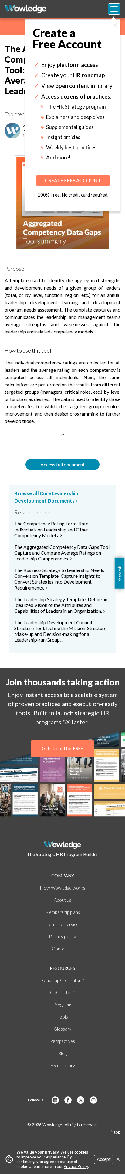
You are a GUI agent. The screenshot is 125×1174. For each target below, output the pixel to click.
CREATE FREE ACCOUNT (73, 180)
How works (62, 887)
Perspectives (62, 1041)
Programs (62, 1004)
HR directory (62, 1065)
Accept (104, 1159)
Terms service (63, 924)
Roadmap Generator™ (62, 980)
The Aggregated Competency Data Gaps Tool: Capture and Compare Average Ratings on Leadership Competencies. (62, 553)
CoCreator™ (62, 992)
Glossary (62, 1029)
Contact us (62, 948)
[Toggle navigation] (114, 9)
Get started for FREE (62, 748)
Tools (62, 1016)
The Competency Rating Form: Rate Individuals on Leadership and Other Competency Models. (51, 529)
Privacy (62, 936)
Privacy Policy (76, 1166)
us (62, 900)
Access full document (62, 464)
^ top (115, 1131)
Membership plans (62, 912)
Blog (62, 1053)
